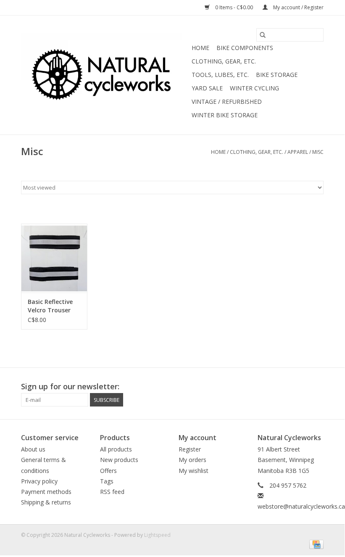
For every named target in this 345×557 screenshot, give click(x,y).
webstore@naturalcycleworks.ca (301, 506)
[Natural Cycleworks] (105, 75)
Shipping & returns (46, 502)
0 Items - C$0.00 (234, 7)
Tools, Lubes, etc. (220, 75)
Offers (108, 471)
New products (119, 460)
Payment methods (46, 492)
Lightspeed (157, 535)
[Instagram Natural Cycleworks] (317, 386)
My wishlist (193, 471)
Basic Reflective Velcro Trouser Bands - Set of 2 (51, 306)
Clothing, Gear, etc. (224, 61)
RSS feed (112, 492)
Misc (318, 152)
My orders (192, 460)
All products (116, 449)
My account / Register (298, 7)
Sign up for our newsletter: (70, 386)
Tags (106, 481)
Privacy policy (39, 481)
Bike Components (244, 48)
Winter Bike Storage (225, 115)
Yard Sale (207, 88)
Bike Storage (277, 75)
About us (33, 449)
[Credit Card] (315, 543)
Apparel (297, 152)
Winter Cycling (254, 88)
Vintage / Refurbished (227, 102)
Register (190, 449)
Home (200, 48)
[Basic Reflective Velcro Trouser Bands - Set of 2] (54, 258)
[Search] (262, 35)
